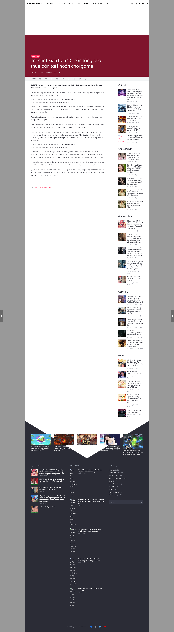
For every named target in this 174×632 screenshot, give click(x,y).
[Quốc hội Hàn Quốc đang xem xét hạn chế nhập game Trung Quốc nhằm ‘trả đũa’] (73, 513)
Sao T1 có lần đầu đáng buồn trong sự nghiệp (134, 411)
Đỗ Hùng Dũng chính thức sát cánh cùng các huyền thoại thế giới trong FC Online (134, 384)
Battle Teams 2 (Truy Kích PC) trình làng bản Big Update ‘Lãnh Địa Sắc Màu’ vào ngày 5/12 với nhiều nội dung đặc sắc (135, 94)
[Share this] (40, 79)
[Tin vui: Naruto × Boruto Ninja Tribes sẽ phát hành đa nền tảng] (73, 483)
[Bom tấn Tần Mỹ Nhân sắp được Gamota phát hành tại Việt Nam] (73, 572)
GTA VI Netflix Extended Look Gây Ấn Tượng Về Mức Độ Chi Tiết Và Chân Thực (135, 322)
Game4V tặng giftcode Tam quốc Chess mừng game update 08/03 (134, 118)
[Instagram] (136, 3)
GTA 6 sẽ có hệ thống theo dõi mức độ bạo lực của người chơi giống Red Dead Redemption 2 (135, 299)
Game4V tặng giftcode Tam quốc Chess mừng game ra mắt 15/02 (134, 128)
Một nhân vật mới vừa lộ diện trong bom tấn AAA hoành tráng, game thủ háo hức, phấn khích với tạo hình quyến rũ (135, 265)
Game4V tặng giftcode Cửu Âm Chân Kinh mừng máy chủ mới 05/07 (135, 137)
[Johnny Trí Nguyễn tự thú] (34, 509)
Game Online (113, 475)
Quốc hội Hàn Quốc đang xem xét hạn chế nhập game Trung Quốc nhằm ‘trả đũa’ (91, 501)
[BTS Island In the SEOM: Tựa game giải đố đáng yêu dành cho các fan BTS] (41, 439)
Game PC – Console (115, 478)
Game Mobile (113, 473)
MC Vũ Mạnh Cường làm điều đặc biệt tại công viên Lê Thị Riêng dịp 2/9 (51, 480)
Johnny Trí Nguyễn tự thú (47, 507)
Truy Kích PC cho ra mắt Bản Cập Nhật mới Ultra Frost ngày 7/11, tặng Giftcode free (134, 108)
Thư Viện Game (114, 492)
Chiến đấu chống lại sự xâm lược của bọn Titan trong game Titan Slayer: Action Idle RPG (133, 452)
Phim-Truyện (113, 495)
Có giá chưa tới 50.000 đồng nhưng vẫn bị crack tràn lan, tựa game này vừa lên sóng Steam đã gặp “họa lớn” (135, 224)
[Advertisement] (87, 21)
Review (111, 489)
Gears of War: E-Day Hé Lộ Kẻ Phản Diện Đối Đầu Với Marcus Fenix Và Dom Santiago (135, 343)
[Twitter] (139, 3)
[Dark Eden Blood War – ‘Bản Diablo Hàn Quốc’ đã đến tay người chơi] (64, 439)
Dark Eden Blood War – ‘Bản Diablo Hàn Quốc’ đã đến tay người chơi (63, 449)
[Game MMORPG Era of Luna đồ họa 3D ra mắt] (73, 602)
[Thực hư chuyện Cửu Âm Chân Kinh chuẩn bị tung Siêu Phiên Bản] (73, 542)
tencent (36, 187)
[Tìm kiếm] (147, 4)
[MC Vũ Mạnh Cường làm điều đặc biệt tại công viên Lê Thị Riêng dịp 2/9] (34, 481)
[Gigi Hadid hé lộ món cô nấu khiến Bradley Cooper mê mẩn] (34, 490)
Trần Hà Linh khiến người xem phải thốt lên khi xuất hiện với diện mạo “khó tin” (135, 204)
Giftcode (111, 486)
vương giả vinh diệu (45, 187)
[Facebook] (132, 3)
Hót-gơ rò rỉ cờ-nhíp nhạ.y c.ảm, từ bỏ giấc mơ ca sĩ (134, 278)
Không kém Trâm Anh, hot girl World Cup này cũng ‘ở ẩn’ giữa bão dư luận (110, 449)
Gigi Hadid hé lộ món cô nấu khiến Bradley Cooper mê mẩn (50, 488)
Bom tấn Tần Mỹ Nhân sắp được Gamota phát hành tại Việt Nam (89, 560)
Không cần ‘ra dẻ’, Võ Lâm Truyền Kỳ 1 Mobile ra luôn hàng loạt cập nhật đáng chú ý (87, 449)
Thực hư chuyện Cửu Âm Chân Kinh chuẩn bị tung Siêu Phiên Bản (89, 530)
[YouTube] (143, 3)
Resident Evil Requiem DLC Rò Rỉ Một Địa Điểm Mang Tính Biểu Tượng (134, 333)
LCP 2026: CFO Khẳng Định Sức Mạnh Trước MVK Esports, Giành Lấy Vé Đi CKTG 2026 (135, 363)
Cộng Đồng (112, 484)
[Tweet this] (46, 79)
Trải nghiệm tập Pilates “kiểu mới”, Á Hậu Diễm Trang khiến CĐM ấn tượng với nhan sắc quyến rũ (134, 168)
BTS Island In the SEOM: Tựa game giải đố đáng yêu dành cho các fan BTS (40, 449)
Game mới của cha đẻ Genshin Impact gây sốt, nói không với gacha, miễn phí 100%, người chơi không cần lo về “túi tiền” (135, 251)
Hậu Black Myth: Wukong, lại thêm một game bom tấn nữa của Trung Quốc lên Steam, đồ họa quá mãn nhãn (134, 238)
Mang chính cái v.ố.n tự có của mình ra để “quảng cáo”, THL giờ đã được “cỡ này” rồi (135, 192)
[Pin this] (57, 79)
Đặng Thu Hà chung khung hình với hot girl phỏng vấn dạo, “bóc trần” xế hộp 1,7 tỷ (134, 156)
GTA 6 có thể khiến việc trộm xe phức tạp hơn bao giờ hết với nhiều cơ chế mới (134, 310)
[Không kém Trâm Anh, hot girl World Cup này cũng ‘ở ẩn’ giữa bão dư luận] (110, 439)
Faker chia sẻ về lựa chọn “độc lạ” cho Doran (135, 372)
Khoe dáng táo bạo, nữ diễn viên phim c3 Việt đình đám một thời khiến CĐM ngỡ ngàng (134, 181)
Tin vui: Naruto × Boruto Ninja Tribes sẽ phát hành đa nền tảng (90, 471)
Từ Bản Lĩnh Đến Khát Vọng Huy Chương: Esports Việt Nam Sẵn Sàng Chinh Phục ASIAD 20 (134, 398)
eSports (111, 470)
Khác (110, 481)
